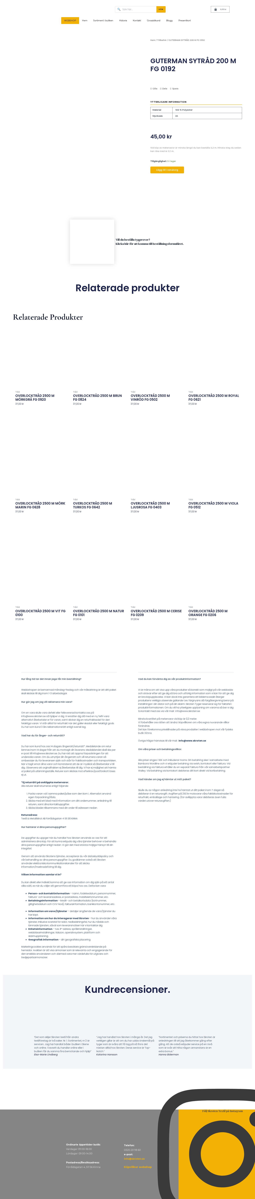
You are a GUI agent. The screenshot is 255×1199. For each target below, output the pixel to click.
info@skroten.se (134, 1158)
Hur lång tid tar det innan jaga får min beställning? (51, 679)
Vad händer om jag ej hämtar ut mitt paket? (164, 779)
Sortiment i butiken (103, 20)
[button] (69, 681)
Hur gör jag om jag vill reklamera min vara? (46, 702)
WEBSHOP (70, 20)
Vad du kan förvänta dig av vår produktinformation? (169, 679)
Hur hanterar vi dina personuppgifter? (43, 827)
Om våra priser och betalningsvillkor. (160, 749)
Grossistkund (153, 20)
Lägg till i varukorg (167, 170)
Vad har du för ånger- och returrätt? (43, 735)
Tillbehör (162, 40)
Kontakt (137, 20)
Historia (123, 20)
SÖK (161, 9)
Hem (84, 20)
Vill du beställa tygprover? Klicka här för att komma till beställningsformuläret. (150, 242)
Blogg (169, 20)
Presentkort (184, 20)
